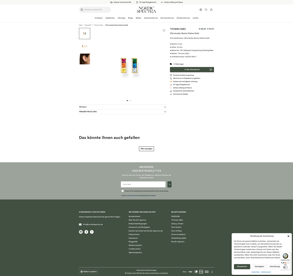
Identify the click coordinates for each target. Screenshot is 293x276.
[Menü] (289, 253)
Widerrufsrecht (135, 245)
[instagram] (81, 232)
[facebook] (86, 232)
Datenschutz (134, 234)
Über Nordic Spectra (137, 220)
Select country (90, 272)
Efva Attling (176, 231)
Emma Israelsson (178, 234)
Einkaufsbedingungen (138, 224)
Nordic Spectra (177, 242)
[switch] (285, 267)
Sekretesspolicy (266, 272)
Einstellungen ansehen (279, 266)
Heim (81, 25)
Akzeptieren (242, 266)
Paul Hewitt (176, 227)
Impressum (133, 238)
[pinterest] (92, 232)
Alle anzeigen (146, 149)
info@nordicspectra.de (93, 224)
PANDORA (175, 216)
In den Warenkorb (192, 69)
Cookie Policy (255, 272)
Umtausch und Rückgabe (139, 227)
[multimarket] (200, 9)
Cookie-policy (135, 249)
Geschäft (88, 25)
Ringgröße (133, 242)
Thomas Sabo (98, 25)
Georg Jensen (177, 224)
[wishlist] (206, 9)
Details (82, 107)
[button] (288, 236)
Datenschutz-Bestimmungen (147, 270)
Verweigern (259, 266)
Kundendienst (134, 216)
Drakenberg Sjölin (178, 238)
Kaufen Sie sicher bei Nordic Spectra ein (146, 231)
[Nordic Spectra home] (146, 10)
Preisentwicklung (88, 112)
